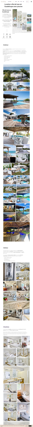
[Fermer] (32, 425)
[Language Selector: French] (27, 1)
